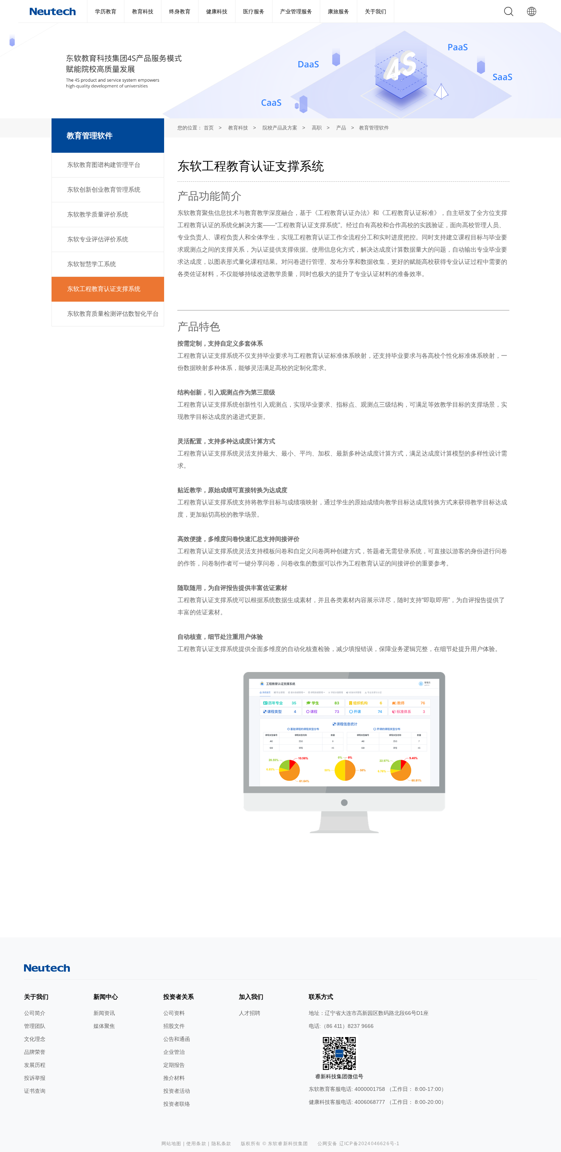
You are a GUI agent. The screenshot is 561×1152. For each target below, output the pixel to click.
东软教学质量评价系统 (97, 214)
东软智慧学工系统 (91, 264)
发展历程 (34, 1065)
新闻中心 (106, 997)
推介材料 (174, 1078)
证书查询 (34, 1091)
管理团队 (34, 1026)
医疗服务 (253, 11)
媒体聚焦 (104, 1026)
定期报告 (174, 1065)
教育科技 (142, 11)
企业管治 (174, 1052)
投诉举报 (34, 1078)
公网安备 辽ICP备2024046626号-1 (359, 1143)
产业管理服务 (296, 11)
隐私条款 (221, 1143)
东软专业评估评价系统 (97, 239)
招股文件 (174, 1026)
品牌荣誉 (34, 1052)
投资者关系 (178, 997)
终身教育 (179, 11)
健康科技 (216, 11)
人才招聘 (249, 1013)
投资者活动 (176, 1091)
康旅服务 (338, 11)
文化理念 (34, 1039)
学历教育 (105, 11)
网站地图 (171, 1143)
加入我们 (251, 997)
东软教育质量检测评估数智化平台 (113, 313)
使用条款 (196, 1143)
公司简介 (34, 1013)
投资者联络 (176, 1104)
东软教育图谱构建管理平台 (103, 165)
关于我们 (375, 11)
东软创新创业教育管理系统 (103, 189)
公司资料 (174, 1013)
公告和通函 (176, 1039)
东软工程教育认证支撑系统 (103, 289)
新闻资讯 (104, 1013)
